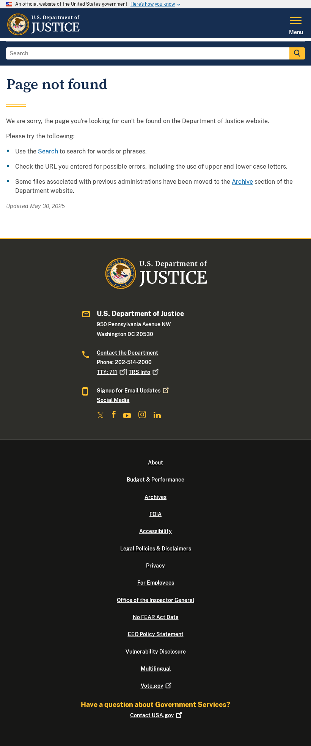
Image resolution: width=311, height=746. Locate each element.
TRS (139, 372)
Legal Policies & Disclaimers (155, 549)
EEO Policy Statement (156, 634)
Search (48, 151)
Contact (152, 715)
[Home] (43, 34)
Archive (242, 181)
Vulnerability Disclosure (156, 652)
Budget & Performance (155, 480)
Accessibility (155, 531)
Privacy (155, 566)
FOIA (155, 514)
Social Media (113, 400)
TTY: (107, 372)
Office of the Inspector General (155, 600)
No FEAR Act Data (156, 617)
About (155, 463)
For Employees (155, 583)
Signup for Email (128, 391)
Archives (155, 497)
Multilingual (156, 669)
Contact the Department (127, 353)
